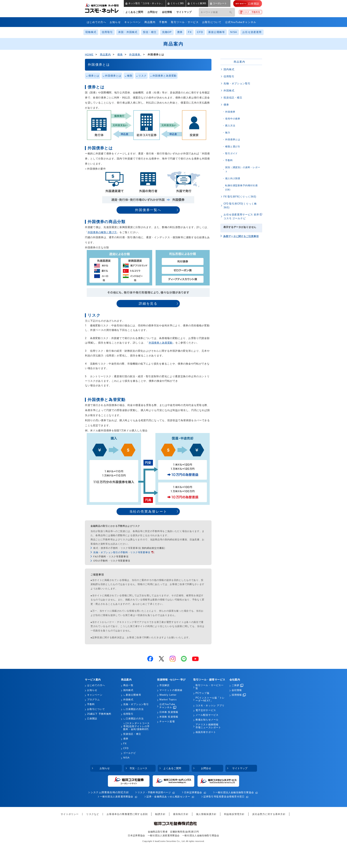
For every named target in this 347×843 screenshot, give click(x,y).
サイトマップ (184, 12)
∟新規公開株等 (132, 695)
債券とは (93, 75)
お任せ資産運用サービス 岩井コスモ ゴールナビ (241, 216)
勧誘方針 (160, 814)
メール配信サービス (207, 715)
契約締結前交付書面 (153, 548)
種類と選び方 (232, 146)
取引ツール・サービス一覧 (210, 686)
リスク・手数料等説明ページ (154, 792)
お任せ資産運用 (252, 32)
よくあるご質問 (134, 12)
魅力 (227, 132)
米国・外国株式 (128, 32)
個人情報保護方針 (206, 814)
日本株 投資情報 (168, 712)
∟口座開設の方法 (133, 709)
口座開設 (92, 718)
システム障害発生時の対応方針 (110, 792)
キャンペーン (132, 22)
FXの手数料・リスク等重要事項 (110, 556)
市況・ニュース (138, 768)
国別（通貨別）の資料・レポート (242, 169)
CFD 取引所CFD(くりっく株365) (240, 205)
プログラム (93, 699)
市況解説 (164, 685)
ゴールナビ (129, 753)
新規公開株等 (216, 32)
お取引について (212, 22)
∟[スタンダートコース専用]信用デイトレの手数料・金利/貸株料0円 (136, 726)
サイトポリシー (70, 814)
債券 (180, 32)
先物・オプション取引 (237, 83)
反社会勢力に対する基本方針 (269, 814)
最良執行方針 (181, 814)
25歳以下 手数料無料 (99, 714)
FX (190, 32)
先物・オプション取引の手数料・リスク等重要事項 (121, 552)
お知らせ (115, 22)
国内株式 (229, 69)
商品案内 (149, 22)
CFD (200, 32)
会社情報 (167, 12)
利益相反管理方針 (234, 814)
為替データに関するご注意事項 (241, 236)
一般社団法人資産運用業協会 (116, 796)
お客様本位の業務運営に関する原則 (127, 814)
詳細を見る (148, 303)
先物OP (167, 32)
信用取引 (107, 32)
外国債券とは (113, 75)
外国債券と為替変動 (165, 75)
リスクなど (92, 814)
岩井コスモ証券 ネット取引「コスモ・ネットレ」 (106, 8)
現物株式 (90, 32)
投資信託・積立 (233, 97)
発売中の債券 (232, 118)
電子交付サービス (206, 710)
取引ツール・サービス (185, 22)
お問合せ (152, 12)
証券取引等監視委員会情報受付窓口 (224, 796)
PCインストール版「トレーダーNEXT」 (210, 699)
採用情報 (237, 695)
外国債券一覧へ (148, 210)
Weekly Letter (168, 695)
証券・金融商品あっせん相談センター (168, 796)
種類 (129, 75)
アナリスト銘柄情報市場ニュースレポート (208, 726)
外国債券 (135, 54)
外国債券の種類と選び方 (102, 232)
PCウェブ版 (202, 693)
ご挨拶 (235, 685)
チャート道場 (167, 721)
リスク (142, 75)
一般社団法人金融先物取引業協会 (234, 792)
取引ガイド (231, 153)
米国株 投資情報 (168, 717)
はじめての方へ (96, 22)
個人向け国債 (232, 178)
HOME (89, 54)
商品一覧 (128, 685)
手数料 (163, 22)
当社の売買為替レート (148, 511)
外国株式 (229, 90)
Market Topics (168, 699)
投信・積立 (150, 32)
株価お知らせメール (207, 719)
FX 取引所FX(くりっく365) (240, 196)
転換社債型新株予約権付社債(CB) (241, 187)
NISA (233, 32)
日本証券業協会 (193, 792)
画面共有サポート (206, 732)
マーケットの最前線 (170, 690)
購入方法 (230, 125)
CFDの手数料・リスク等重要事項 (111, 560)
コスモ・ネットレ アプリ (210, 705)
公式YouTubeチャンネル (240, 22)
